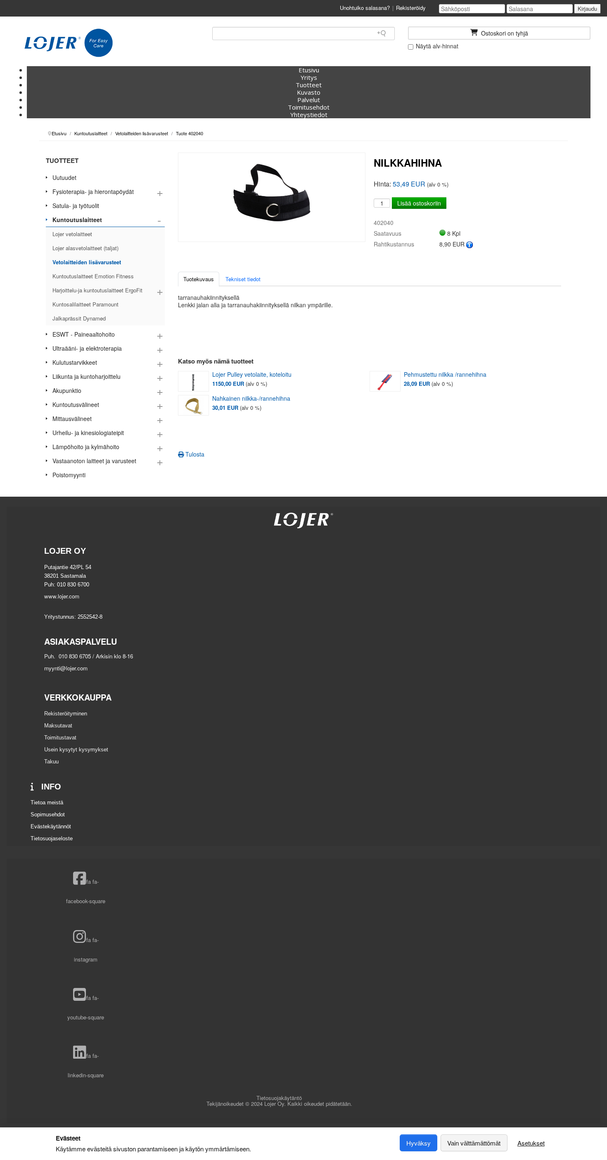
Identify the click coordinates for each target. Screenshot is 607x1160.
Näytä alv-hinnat (436, 46)
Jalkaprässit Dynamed (79, 318)
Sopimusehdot (48, 814)
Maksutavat (58, 725)
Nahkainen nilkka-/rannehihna (251, 398)
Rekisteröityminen (65, 713)
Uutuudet (64, 177)
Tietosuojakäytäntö (279, 1098)
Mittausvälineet (72, 418)
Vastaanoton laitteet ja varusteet (94, 461)
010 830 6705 (74, 656)
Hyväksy (418, 1142)
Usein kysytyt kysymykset (76, 749)
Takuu (51, 761)
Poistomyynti (68, 475)
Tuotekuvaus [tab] (198, 279)
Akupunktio (66, 390)
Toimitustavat (60, 737)
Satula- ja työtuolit (75, 205)
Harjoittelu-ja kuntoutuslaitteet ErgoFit (97, 290)
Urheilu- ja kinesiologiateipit (88, 432)
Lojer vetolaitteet (72, 234)
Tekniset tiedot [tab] (243, 279)
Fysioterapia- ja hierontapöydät (93, 191)
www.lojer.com (61, 596)
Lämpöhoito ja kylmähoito (85, 446)
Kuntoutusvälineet (75, 404)
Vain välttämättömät (473, 1142)
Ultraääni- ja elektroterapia (87, 348)
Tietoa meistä (47, 802)
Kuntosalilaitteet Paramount (85, 304)
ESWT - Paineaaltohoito (83, 334)
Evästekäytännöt (51, 826)
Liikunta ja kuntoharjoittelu (86, 376)
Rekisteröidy (411, 8)
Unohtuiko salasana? (365, 8)
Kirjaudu (587, 8)
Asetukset (531, 1142)
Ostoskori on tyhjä (503, 33)
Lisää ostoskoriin (419, 203)
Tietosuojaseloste (52, 838)
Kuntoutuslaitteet (77, 219)
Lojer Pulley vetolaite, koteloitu (252, 374)
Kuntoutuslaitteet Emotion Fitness (93, 276)
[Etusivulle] (69, 43)
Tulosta (194, 454)
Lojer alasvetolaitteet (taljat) (85, 248)
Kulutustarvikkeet (74, 362)
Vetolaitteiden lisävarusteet (86, 262)
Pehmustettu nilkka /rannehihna (445, 374)
